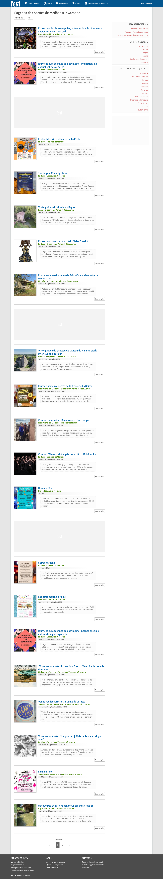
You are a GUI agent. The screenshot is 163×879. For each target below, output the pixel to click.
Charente (144, 73)
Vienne (145, 106)
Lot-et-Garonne (141, 96)
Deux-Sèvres (143, 103)
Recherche (63, 3)
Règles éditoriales (17, 865)
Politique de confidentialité (21, 867)
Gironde (144, 90)
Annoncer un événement (98, 3)
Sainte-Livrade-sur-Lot (139, 59)
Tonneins (144, 56)
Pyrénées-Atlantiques (139, 100)
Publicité (85, 867)
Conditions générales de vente (22, 870)
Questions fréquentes (54, 865)
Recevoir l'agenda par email (136, 32)
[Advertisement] (59, 112)
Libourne (144, 62)
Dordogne (144, 86)
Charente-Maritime (140, 76)
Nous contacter (52, 867)
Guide (77, 3)
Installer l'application (139, 28)
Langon (145, 53)
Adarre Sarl (18, 875)
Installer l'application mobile (93, 865)
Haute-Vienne (142, 110)
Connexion (147, 3)
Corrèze (144, 80)
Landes (145, 93)
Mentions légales (17, 862)
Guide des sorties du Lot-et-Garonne (133, 35)
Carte (49, 3)
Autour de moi (33, 3)
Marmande (143, 46)
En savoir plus (99, 52)
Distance (19, 18)
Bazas (145, 49)
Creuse (145, 83)
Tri (30, 18)
